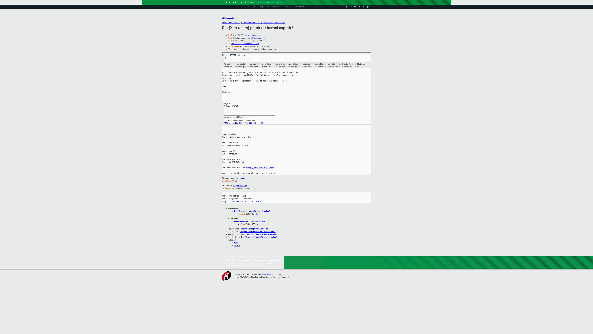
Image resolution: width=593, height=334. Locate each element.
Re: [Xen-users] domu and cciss (254, 229)
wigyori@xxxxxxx (252, 35)
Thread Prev (246, 22)
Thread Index (279, 22)
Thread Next (257, 22)
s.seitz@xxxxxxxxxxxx (256, 38)
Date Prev (226, 22)
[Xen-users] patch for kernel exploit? (250, 221)
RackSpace (266, 274)
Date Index (268, 22)
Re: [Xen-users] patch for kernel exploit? (252, 211)
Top (223, 18)
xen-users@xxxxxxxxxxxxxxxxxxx (245, 44)
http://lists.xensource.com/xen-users (243, 123)
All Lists (230, 18)
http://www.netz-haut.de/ (260, 168)
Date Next (236, 22)
